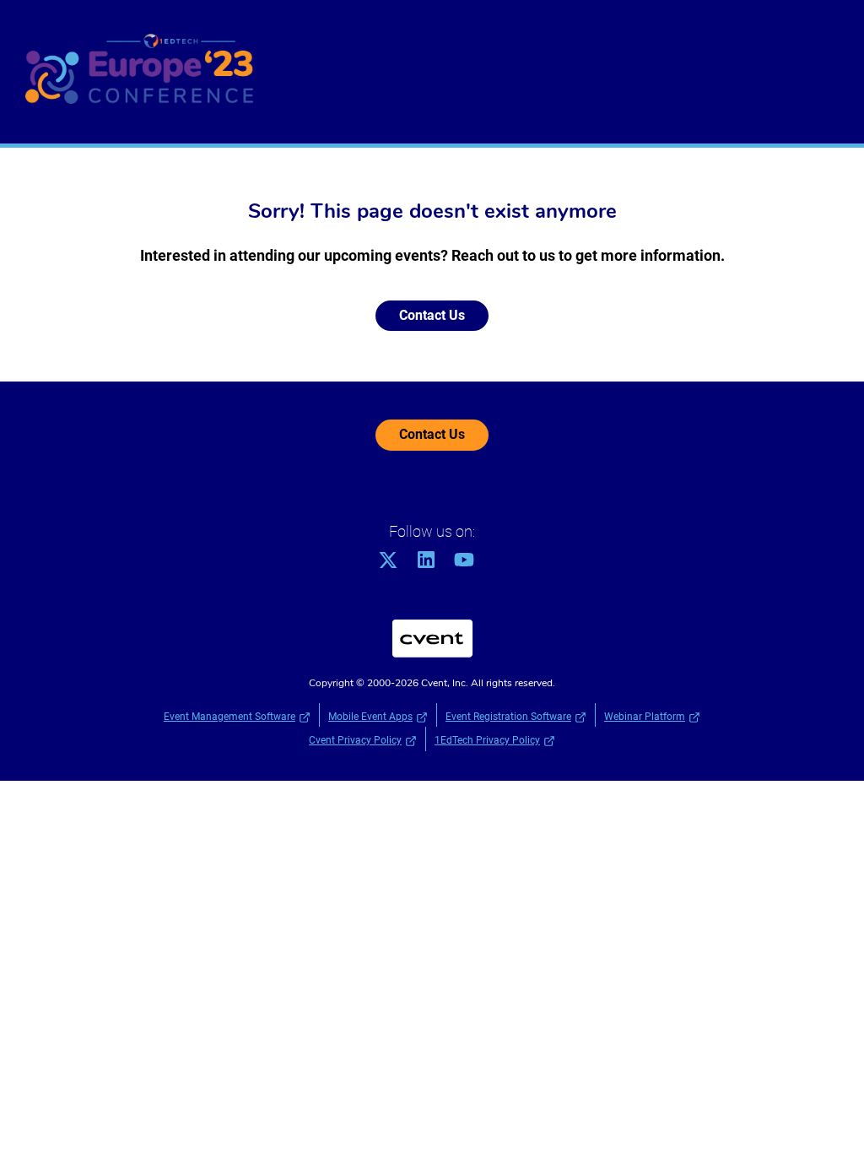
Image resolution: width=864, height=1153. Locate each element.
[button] (394, 565)
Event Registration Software (508, 717)
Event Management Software (229, 717)
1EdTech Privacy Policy (487, 740)
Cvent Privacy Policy (355, 740)
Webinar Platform (644, 717)
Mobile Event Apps (370, 717)
